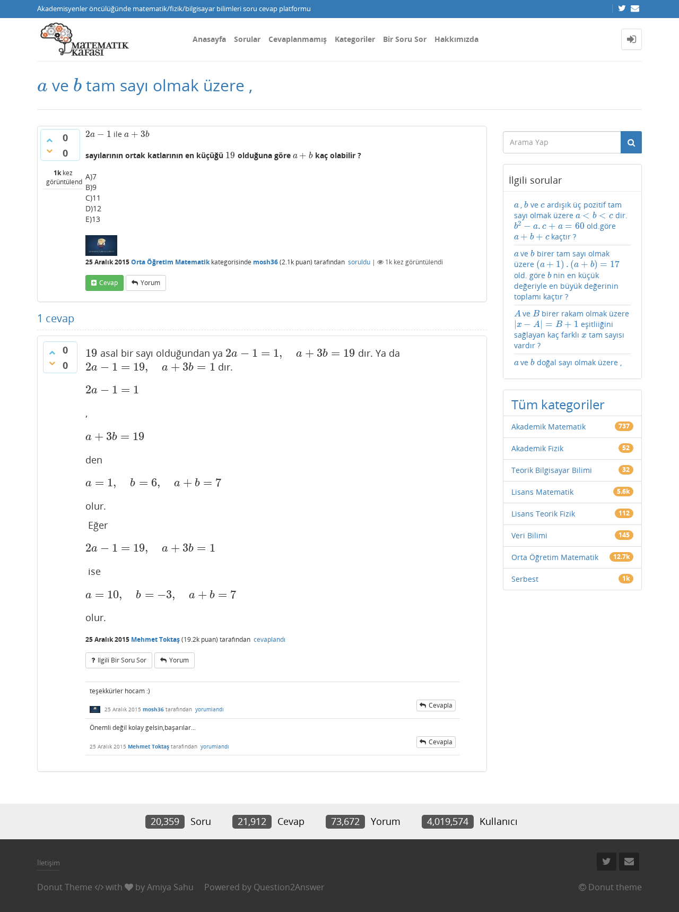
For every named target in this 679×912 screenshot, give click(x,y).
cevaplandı (269, 639)
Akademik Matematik (548, 426)
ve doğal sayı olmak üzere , (568, 362)
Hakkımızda (456, 39)
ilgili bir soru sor (122, 660)
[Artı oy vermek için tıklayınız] (49, 140)
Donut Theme (64, 887)
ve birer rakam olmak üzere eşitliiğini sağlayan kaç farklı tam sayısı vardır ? (572, 329)
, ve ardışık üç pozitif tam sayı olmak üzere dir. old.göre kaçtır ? (571, 221)
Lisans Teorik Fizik (543, 514)
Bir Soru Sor (404, 39)
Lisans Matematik (542, 492)
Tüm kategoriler (558, 404)
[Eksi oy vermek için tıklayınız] (49, 150)
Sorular (247, 39)
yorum (150, 282)
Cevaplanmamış (297, 39)
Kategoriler (355, 39)
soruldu (359, 261)
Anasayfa (209, 39)
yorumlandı (209, 709)
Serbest (524, 579)
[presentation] (42, 85)
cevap (108, 282)
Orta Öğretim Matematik (170, 261)
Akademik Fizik (537, 448)
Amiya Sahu (170, 887)
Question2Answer (289, 887)
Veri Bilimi (529, 535)
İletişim (48, 862)
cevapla (440, 705)
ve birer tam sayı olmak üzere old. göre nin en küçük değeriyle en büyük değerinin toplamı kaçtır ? (567, 274)
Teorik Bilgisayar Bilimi (551, 470)
